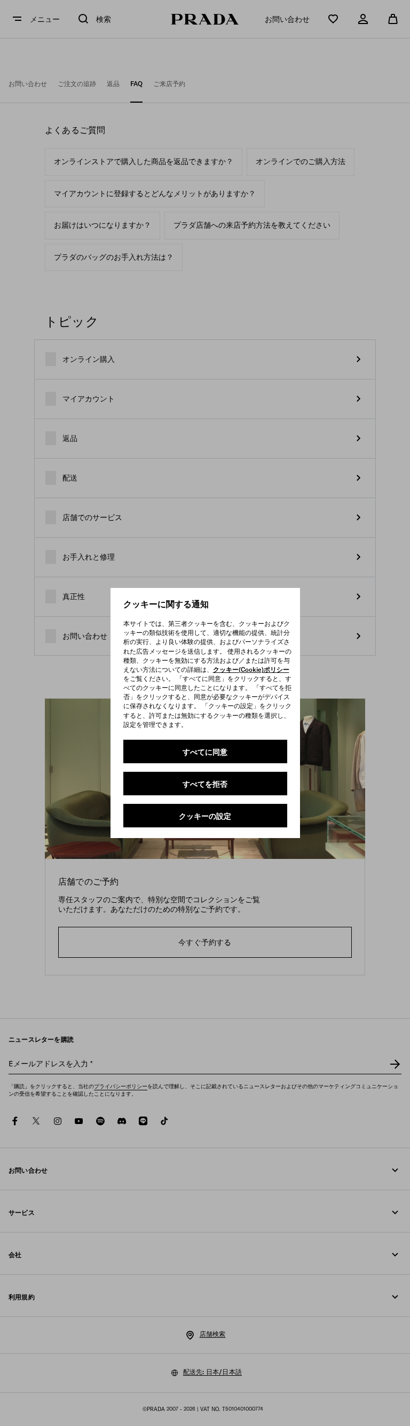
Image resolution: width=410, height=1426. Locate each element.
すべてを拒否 (205, 784)
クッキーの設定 (205, 816)
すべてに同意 (205, 752)
